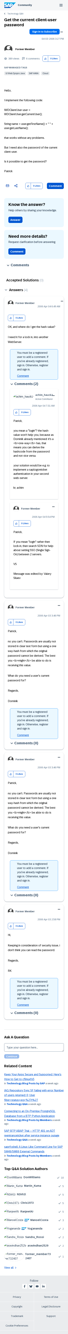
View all (9, 1267)
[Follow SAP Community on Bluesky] (30, 1286)
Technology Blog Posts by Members (29, 1120)
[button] (45, 59)
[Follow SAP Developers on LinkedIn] (43, 1286)
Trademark (17, 1316)
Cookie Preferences (17, 1325)
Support (51, 1316)
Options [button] (61, 32)
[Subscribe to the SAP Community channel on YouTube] (37, 1286)
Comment (55, 186)
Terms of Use (51, 1297)
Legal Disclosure (51, 1306)
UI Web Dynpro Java (15, 73)
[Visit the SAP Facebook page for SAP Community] (24, 1286)
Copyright (17, 1306)
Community (25, 5)
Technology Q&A (15, 14)
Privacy (17, 1297)
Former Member (25, 49)
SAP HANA (33, 73)
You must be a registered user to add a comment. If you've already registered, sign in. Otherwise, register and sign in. (32, 361)
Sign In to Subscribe (44, 31)
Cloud (45, 73)
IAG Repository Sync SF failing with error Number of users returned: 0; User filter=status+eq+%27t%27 (34, 1095)
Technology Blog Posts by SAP (26, 1083)
